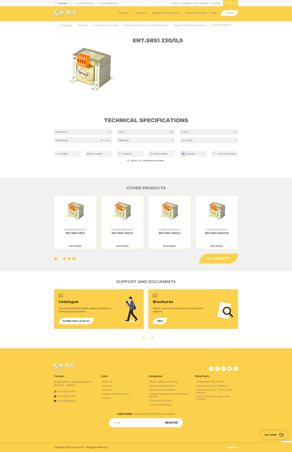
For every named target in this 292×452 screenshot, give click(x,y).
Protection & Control (161, 400)
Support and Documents (165, 13)
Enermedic (216, 3)
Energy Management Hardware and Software (168, 395)
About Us (175, 3)
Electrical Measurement (162, 385)
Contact (229, 13)
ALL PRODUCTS (218, 258)
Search (232, 3)
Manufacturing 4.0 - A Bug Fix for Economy (213, 391)
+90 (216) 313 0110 (85, 3)
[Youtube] (229, 368)
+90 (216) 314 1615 (66, 396)
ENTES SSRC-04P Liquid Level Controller (212, 398)
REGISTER (171, 422)
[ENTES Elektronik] (65, 14)
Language (62, 3)
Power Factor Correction (163, 389)
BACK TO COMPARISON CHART (148, 160)
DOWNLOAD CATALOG (76, 321)
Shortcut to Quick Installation (212, 385)
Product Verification (196, 13)
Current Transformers (161, 404)
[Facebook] (211, 368)
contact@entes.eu (109, 3)
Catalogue (186, 3)
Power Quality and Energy (164, 381)
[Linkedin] (235, 368)
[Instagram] (223, 368)
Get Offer (270, 434)
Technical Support (201, 3)
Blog (213, 13)
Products (124, 13)
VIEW (160, 321)
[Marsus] (232, 447)
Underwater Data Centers (210, 381)
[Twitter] (217, 368)
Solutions (140, 13)
